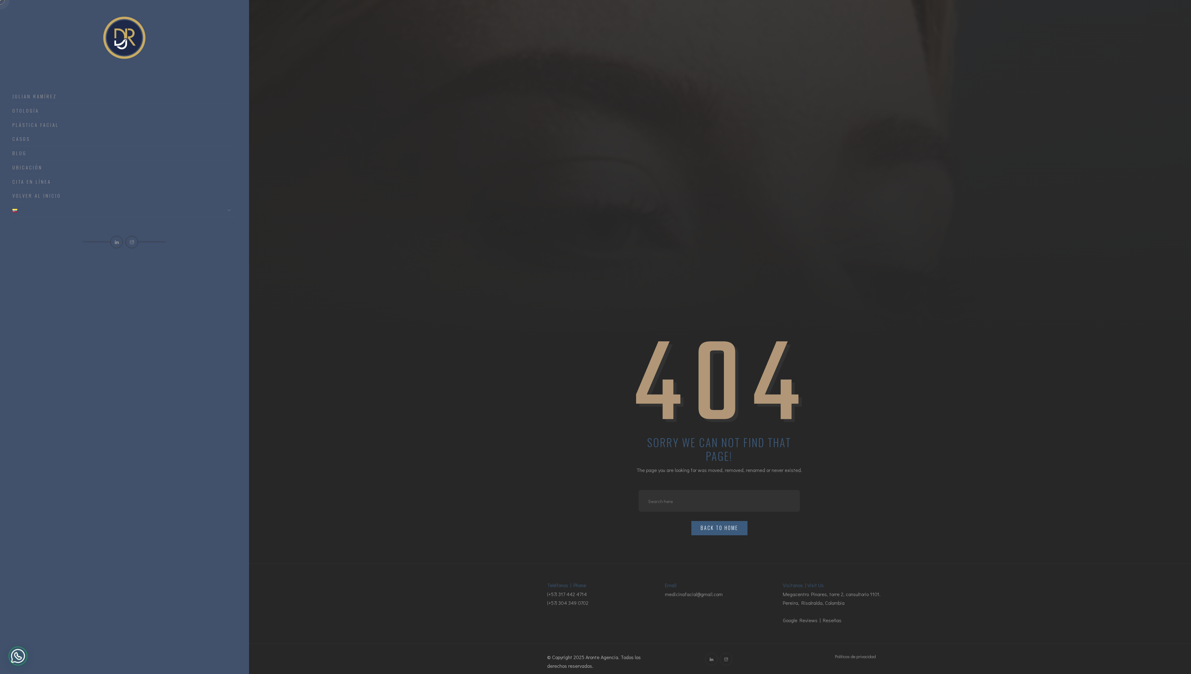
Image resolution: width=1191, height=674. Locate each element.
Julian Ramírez (34, 96)
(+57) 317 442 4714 (567, 594)
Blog (19, 153)
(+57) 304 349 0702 (567, 603)
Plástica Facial (35, 125)
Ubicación (27, 167)
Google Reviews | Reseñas (812, 620)
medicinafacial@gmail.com (694, 594)
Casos (21, 139)
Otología (25, 111)
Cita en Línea (31, 182)
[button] (18, 656)
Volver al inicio (36, 196)
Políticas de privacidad (855, 656)
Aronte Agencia (602, 657)
